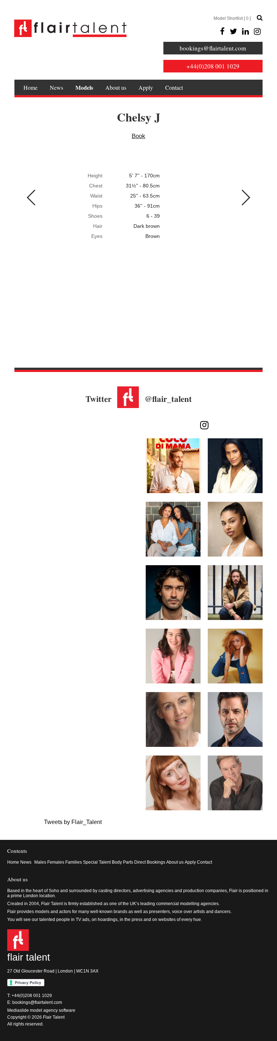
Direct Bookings (149, 862)
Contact (174, 87)
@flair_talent (168, 399)
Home (30, 87)
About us (115, 87)
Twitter (98, 399)
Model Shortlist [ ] (232, 18)
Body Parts (122, 862)
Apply (145, 87)
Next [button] (245, 197)
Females (55, 862)
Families (73, 862)
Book (138, 136)
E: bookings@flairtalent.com (34, 1002)
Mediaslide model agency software (41, 1010)
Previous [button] (31, 197)
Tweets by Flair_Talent (73, 822)
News (56, 87)
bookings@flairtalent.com (213, 48)
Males (40, 862)
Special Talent (97, 862)
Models (84, 87)
